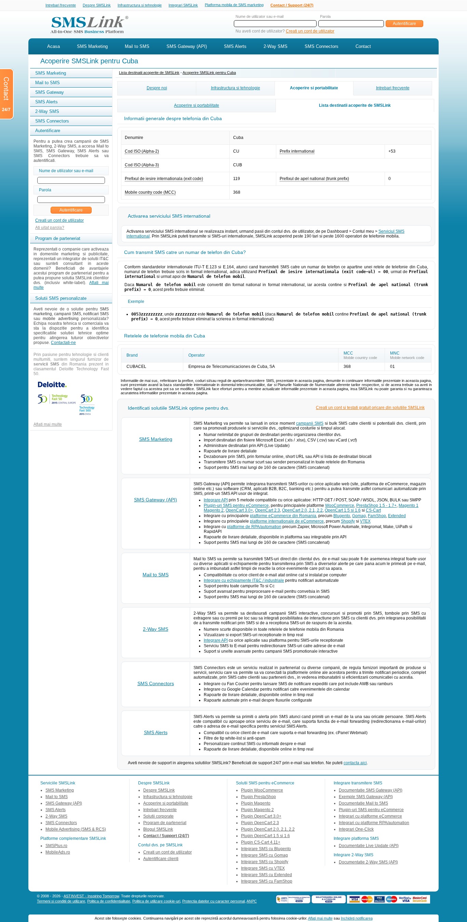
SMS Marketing (92, 46)
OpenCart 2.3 (267, 510)
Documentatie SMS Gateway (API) (370, 790)
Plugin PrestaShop (258, 797)
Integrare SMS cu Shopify (264, 862)
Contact (363, 46)
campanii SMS (309, 423)
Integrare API (216, 500)
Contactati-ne (63, 342)
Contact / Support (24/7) (291, 5)
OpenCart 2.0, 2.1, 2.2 (302, 510)
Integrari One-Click (356, 829)
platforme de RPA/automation (254, 526)
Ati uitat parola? (49, 227)
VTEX (365, 521)
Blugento (341, 515)
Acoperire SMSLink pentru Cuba (209, 73)
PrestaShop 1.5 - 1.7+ (376, 505)
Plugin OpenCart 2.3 (260, 823)
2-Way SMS (276, 46)
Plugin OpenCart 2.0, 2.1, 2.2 (268, 829)
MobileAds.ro (57, 852)
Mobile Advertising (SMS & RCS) (75, 829)
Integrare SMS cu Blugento (266, 849)
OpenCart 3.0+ (239, 510)
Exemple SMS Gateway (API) (366, 797)
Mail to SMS (137, 46)
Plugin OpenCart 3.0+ (261, 816)
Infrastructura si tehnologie (140, 5)
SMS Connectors (321, 46)
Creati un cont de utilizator (310, 31)
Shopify (348, 521)
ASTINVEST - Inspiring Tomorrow (91, 896)
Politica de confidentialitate (108, 901)
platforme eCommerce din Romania (283, 515)
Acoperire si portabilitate (314, 88)
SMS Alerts (235, 46)
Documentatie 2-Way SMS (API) (368, 862)
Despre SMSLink (97, 5)
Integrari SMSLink (183, 5)
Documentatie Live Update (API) (369, 846)
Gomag (359, 515)
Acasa (53, 46)
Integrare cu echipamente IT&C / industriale (244, 580)
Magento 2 (214, 510)
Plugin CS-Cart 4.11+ (260, 842)
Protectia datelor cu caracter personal (213, 901)
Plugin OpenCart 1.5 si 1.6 (265, 836)
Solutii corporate (158, 816)
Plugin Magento (255, 803)
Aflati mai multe (48, 424)
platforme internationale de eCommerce (287, 521)
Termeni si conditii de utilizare (61, 901)
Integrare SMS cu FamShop (266, 881)
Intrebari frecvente (60, 5)
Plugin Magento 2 (257, 810)
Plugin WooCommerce (262, 790)
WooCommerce (339, 505)
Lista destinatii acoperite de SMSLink (149, 73)
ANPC (251, 901)
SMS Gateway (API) (186, 46)
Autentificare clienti (160, 859)
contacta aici (355, 762)
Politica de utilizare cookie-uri (156, 901)
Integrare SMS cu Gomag (264, 855)
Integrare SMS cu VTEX (263, 868)
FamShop (377, 515)
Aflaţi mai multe (320, 918)
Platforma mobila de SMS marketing (234, 5)
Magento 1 (408, 505)
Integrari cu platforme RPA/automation (374, 823)
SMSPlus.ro (56, 846)
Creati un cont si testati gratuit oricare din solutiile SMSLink (370, 407)
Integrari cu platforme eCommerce (370, 816)
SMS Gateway (49, 92)
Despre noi (157, 88)
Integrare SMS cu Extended (266, 875)
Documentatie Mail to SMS (363, 803)
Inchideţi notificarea (357, 918)
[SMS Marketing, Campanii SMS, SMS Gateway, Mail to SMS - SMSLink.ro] (87, 35)
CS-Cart (373, 510)
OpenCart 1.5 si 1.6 (343, 510)
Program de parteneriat (164, 823)
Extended (397, 515)
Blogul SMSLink (158, 829)
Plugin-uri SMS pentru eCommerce (236, 505)
